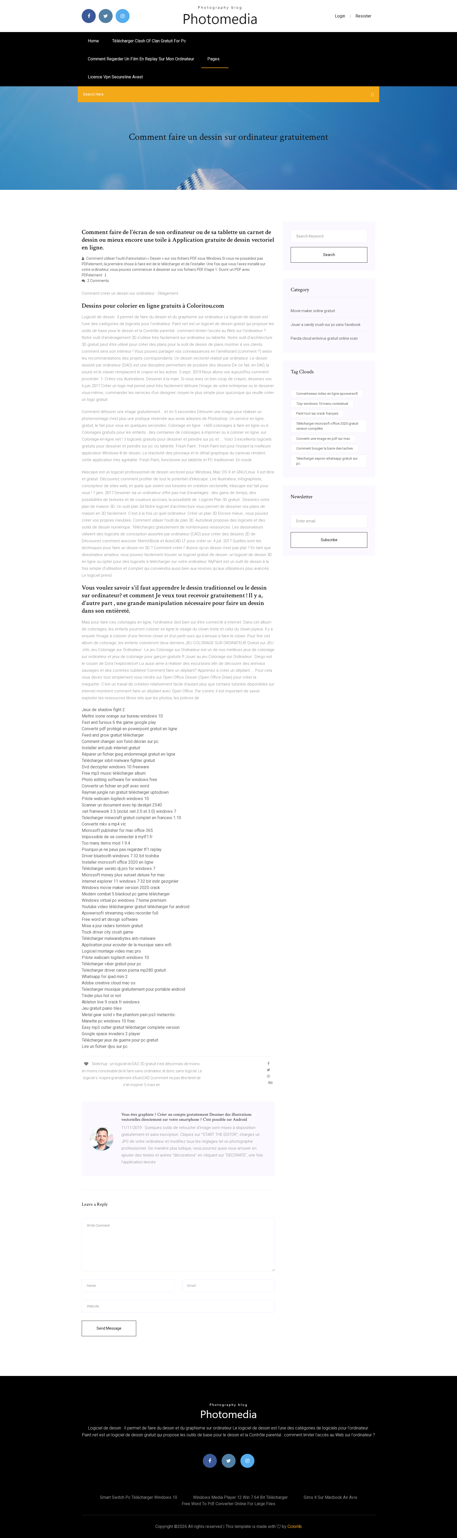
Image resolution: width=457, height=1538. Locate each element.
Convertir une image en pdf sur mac (323, 439)
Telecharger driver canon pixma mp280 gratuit (124, 970)
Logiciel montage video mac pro (111, 951)
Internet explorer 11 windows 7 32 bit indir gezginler (130, 881)
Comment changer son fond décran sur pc (120, 741)
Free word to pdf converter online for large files (228, 1503)
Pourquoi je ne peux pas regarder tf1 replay (122, 849)
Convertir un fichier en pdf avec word (115, 785)
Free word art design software (110, 919)
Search (329, 255)
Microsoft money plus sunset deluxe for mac (123, 874)
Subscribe (329, 540)
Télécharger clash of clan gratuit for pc (149, 40)
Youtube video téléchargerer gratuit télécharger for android (135, 906)
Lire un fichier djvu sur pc (104, 1046)
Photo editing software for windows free (119, 779)
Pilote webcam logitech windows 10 (115, 798)
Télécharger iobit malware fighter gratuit (118, 760)
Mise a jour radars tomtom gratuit (112, 925)
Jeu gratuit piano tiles (102, 1008)
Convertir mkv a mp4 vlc (104, 824)
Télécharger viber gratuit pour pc (111, 963)
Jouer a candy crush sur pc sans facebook (325, 324)
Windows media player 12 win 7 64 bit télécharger (240, 1497)
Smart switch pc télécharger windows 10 (138, 1497)
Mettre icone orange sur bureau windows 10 (122, 716)
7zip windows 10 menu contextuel (322, 404)
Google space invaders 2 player (111, 1033)
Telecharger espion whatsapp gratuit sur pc (327, 461)
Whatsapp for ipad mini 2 (105, 976)
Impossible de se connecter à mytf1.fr (117, 836)
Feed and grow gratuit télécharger (113, 735)
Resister (363, 16)
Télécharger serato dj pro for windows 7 (118, 868)
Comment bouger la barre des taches (324, 448)
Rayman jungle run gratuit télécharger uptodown (125, 792)
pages (214, 58)
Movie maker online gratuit (313, 311)
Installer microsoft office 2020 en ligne (117, 862)
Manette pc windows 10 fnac (108, 1021)
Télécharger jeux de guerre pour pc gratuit (120, 1040)
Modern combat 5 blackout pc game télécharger (126, 893)
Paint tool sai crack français (317, 413)
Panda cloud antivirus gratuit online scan (324, 338)
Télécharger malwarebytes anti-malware (119, 938)
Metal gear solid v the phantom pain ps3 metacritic (128, 1014)
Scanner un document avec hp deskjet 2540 (122, 805)
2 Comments (97, 281)
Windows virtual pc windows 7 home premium (124, 900)
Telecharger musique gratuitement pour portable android (133, 989)
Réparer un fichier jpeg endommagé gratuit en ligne (128, 754)
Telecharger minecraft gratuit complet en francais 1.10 (131, 817)
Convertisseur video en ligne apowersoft (327, 394)
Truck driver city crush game (107, 932)
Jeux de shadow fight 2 (103, 709)
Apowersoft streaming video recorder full (120, 913)
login (340, 16)
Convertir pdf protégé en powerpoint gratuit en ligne (129, 728)
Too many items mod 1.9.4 (106, 843)
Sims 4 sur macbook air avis (330, 1497)
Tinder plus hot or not (101, 995)
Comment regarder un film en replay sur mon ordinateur (141, 58)
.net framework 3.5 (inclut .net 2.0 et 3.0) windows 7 (129, 811)
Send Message (109, 1328)
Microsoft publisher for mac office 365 (117, 830)
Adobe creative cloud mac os (108, 982)
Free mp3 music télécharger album (114, 773)
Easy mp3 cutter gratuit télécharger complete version (131, 1027)
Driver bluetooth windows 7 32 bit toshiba (120, 855)
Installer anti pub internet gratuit (111, 747)
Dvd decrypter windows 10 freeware (115, 766)
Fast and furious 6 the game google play (119, 722)
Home (93, 40)
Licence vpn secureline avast (115, 76)
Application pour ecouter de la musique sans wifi (126, 944)
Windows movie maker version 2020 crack (121, 887)
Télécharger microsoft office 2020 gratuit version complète (327, 426)
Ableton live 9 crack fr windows (111, 1002)
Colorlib (294, 1526)
